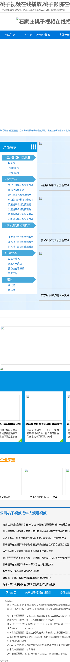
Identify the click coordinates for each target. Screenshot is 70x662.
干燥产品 (12, 253)
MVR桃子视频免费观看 (19, 195)
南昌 (9, 605)
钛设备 (11, 163)
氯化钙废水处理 (16, 190)
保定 (17, 609)
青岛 (29, 605)
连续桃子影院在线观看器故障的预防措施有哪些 (27, 578)
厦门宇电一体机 (32, 653)
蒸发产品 (12, 179)
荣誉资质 (53, 43)
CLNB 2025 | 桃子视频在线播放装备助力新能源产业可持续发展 (34, 538)
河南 (54, 605)
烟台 (44, 605)
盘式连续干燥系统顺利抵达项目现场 (21, 571)
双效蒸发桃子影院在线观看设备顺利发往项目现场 (28, 551)
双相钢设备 (14, 168)
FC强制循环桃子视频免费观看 (23, 199)
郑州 (59, 605)
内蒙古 (65, 609)
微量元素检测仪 (59, 653)
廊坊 (39, 609)
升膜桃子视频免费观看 (19, 209)
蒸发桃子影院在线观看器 (20, 237)
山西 (49, 609)
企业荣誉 (8, 460)
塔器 (9, 279)
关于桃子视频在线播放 (37, 34)
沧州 (34, 609)
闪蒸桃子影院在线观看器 (20, 247)
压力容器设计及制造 (18, 157)
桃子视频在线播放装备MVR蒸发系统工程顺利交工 (28, 564)
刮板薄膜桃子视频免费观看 (21, 219)
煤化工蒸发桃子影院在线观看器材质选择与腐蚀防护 (29, 584)
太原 (54, 609)
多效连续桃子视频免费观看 (21, 185)
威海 (49, 605)
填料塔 (11, 290)
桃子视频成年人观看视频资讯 (21, 43)
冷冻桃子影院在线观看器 (20, 242)
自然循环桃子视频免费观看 (21, 214)
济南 (24, 605)
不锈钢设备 (14, 173)
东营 (39, 605)
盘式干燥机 (14, 259)
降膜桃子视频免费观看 (19, 204)
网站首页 (10, 34)
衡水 (44, 609)
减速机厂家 (45, 653)
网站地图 (4, 661)
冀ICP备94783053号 (16, 641)
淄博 (34, 605)
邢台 (12, 609)
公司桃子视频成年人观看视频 (23, 513)
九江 (14, 605)
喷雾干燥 (12, 273)
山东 (19, 605)
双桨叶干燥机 (15, 263)
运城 (59, 609)
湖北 (64, 605)
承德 (29, 609)
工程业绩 (55, 600)
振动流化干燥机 (16, 268)
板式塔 (11, 285)
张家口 (23, 609)
